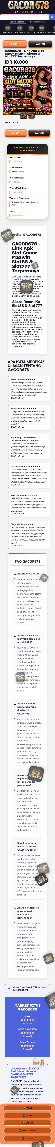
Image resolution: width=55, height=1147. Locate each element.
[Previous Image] (5, 91)
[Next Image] (50, 91)
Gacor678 (37, 312)
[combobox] (25, 17)
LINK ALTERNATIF (29, 1131)
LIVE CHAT (29, 1139)
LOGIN (14, 44)
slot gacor (22, 279)
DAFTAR (40, 44)
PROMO (29, 1108)
